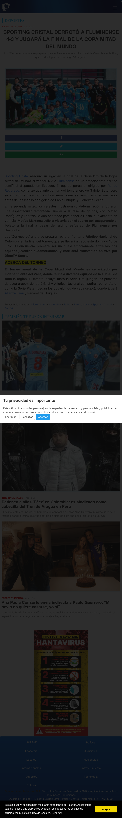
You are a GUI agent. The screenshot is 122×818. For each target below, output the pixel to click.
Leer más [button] (57, 813)
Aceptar (43, 416)
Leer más (10, 416)
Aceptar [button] (106, 809)
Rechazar (27, 416)
